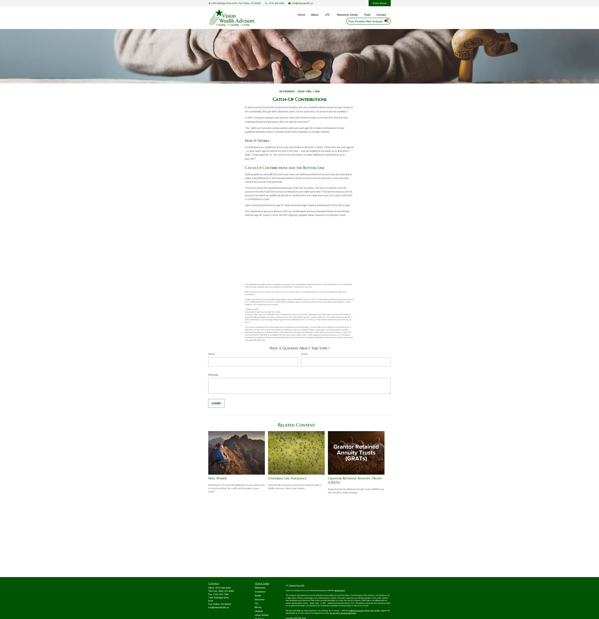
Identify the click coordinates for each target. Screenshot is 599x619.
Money (258, 607)
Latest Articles (262, 615)
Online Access (380, 3)
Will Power (217, 478)
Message (213, 374)
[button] (301, 14)
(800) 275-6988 (226, 590)
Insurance (260, 599)
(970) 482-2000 (276, 3)
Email (304, 354)
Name (211, 354)
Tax (256, 603)
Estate (258, 595)
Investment (260, 591)
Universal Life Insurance (287, 478)
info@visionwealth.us (302, 3)
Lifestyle (259, 611)
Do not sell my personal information (343, 613)
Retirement (260, 587)
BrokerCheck (340, 590)
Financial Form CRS (296, 585)
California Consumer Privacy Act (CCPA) (364, 610)
